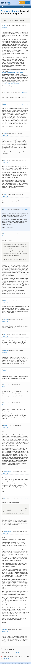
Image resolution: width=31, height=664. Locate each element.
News (14, 11)
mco (4, 498)
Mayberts (5, 319)
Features (15, 7)
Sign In (28, 2)
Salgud (5, 133)
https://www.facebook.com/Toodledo (13, 72)
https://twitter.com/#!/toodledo (11, 83)
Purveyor (5, 629)
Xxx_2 (4, 104)
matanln (5, 194)
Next (17, 652)
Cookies (14, 663)
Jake (4, 25)
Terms (9, 663)
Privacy (4, 663)
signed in (6, 659)
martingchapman (7, 471)
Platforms (26, 7)
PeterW (5, 234)
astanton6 (5, 425)
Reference (5, 27)
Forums (4, 11)
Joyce (4, 92)
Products (5, 7)
